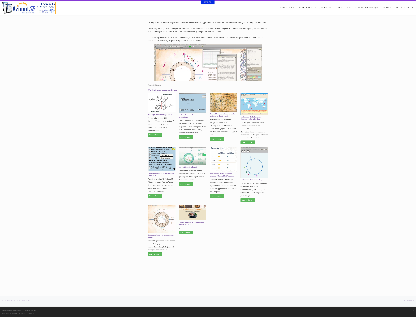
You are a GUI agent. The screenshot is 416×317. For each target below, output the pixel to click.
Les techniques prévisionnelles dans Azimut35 (191, 223)
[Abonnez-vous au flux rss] (413, 310)
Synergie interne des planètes (160, 114)
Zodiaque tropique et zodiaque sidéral (161, 236)
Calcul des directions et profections (188, 116)
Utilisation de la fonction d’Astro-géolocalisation (250, 118)
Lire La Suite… (155, 135)
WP (11, 313)
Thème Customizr (28, 313)
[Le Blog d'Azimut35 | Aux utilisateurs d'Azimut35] (29, 7)
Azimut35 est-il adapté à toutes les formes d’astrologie (223, 115)
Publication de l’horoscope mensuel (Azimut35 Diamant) (222, 175)
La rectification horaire (188, 167)
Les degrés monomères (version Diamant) (161, 174)
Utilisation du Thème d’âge (251, 180)
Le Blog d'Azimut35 (14, 310)
